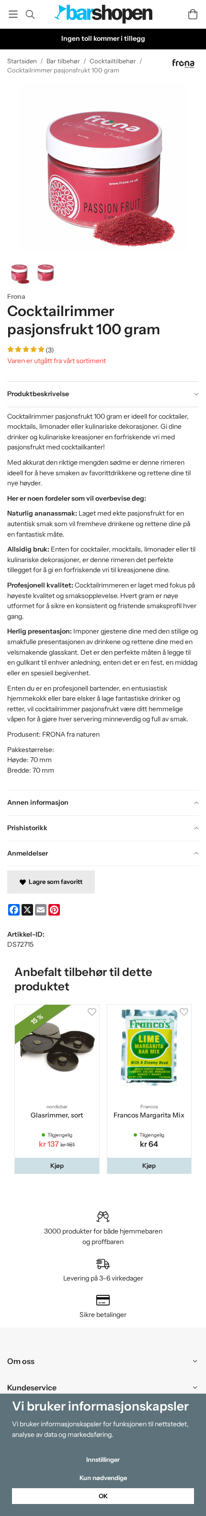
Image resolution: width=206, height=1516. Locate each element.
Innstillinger (103, 1459)
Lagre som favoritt (54, 881)
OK (103, 1496)
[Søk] (30, 14)
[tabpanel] (103, 598)
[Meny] (13, 14)
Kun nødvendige (103, 1477)
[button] (57, 1166)
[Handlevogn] (192, 14)
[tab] (103, 394)
